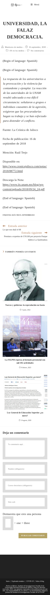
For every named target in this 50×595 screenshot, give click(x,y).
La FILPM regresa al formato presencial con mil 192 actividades (25, 361)
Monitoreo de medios (13, 47)
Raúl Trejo (16, 215)
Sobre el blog (40, 581)
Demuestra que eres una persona (22, 514)
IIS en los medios (17, 51)
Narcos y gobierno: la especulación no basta (25, 305)
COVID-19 (30, 581)
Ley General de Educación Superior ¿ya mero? (25, 414)
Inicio (8, 581)
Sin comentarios (37, 51)
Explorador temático (18, 581)
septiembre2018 (28, 215)
